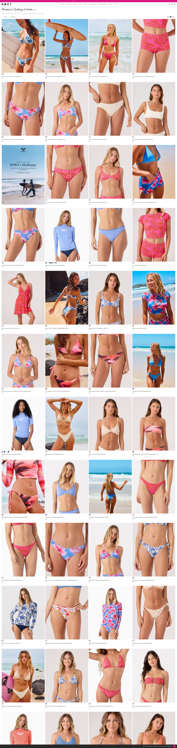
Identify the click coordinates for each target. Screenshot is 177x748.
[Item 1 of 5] (23, 46)
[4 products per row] (170, 16)
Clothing (7, 13)
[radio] (2, 74)
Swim (12, 13)
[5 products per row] (173, 16)
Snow (38, 13)
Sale (42, 13)
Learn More (169, 746)
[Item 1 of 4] (23, 361)
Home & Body (32, 13)
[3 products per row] (167, 16)
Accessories (24, 13)
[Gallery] (23, 46)
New (3, 13)
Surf (16, 13)
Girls (19, 13)
